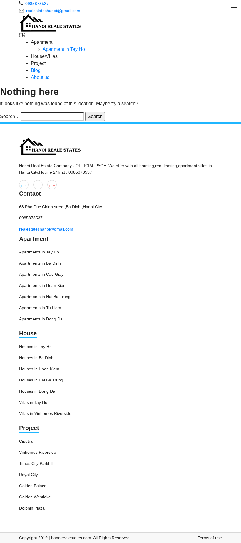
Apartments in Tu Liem (40, 307)
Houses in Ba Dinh (36, 357)
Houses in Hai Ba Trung (41, 380)
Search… (10, 116)
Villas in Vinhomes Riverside (45, 413)
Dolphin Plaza (32, 508)
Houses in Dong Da (37, 391)
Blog (36, 70)
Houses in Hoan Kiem (39, 369)
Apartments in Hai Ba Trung (45, 296)
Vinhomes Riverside (37, 452)
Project (29, 428)
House (28, 333)
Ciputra (26, 441)
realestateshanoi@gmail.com (46, 229)
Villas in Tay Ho (33, 402)
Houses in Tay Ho (35, 346)
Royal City (28, 474)
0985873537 (37, 3)
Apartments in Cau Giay (41, 274)
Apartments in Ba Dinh (40, 263)
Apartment (33, 239)
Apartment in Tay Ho (64, 49)
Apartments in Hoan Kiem (43, 285)
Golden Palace (32, 485)
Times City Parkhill (36, 463)
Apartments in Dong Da (41, 319)
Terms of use (210, 537)
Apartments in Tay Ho (39, 252)
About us (40, 77)
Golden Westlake (35, 497)
